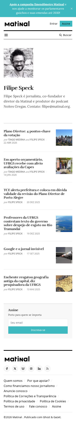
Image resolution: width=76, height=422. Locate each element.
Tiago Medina (16, 139)
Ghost (46, 417)
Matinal (18, 417)
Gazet (57, 417)
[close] (72, 9)
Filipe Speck (37, 139)
